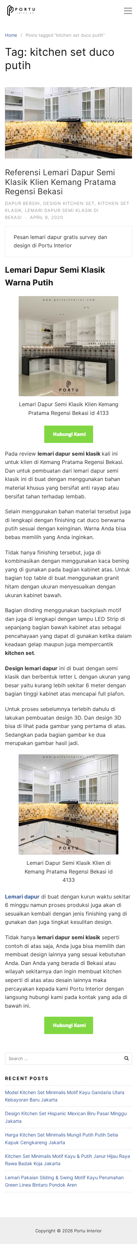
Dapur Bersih (22, 203)
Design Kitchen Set (68, 203)
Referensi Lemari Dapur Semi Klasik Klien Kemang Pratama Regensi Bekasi (60, 182)
